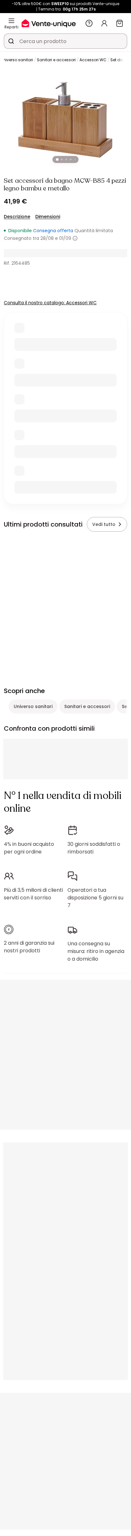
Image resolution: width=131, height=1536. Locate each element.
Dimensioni (47, 216)
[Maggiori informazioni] (75, 238)
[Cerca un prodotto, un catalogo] (11, 41)
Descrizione (17, 216)
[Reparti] (11, 21)
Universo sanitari (17, 60)
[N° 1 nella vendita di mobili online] (49, 23)
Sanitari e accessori (56, 60)
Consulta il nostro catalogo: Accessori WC (50, 302)
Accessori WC (93, 60)
